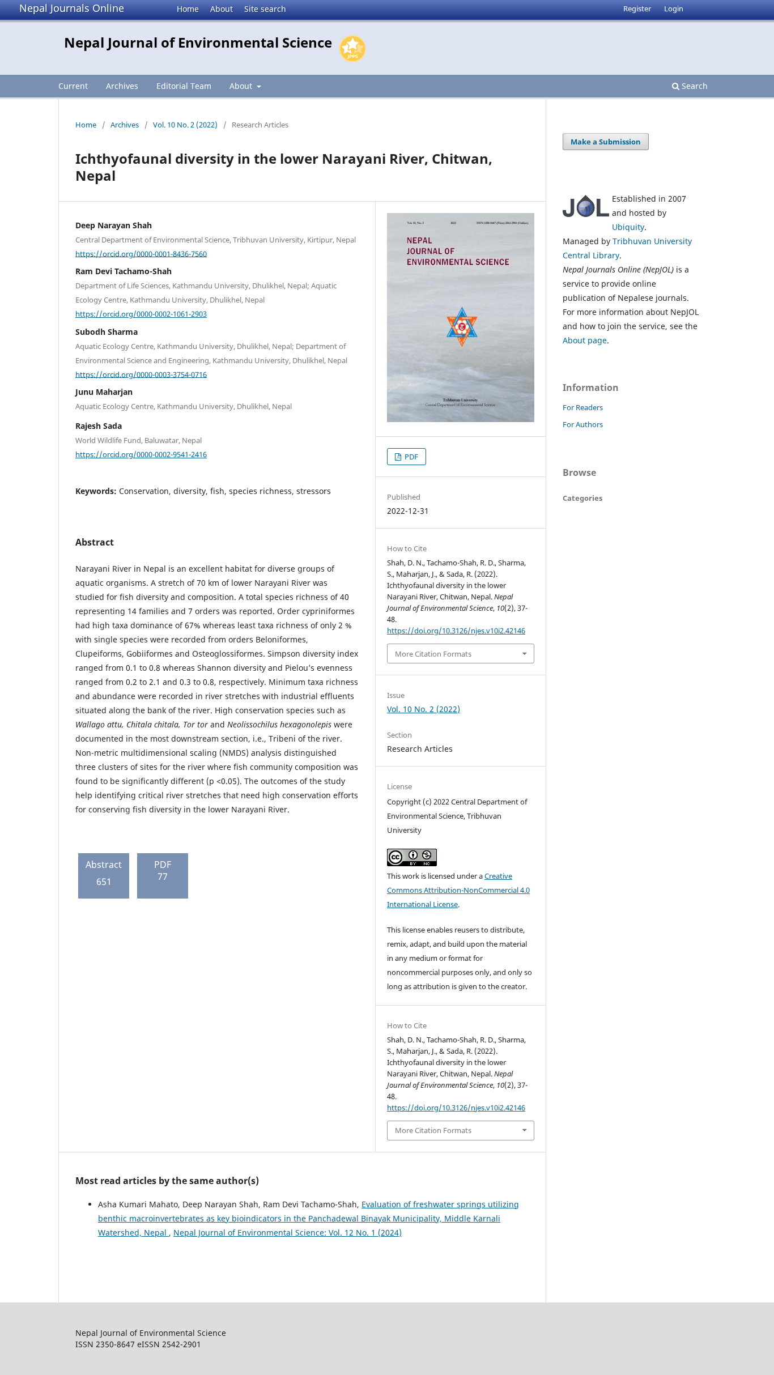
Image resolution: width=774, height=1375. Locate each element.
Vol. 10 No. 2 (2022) (185, 125)
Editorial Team (183, 85)
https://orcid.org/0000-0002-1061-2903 (141, 314)
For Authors (583, 424)
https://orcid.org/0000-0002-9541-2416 (141, 454)
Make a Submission (606, 142)
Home (188, 8)
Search (693, 85)
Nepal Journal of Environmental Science (198, 42)
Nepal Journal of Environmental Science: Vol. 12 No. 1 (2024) (287, 1232)
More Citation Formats (433, 654)
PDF (410, 457)
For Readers (583, 407)
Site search (265, 8)
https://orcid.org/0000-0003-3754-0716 (141, 374)
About (221, 8)
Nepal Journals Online (71, 8)
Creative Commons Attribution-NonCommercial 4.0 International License (458, 890)
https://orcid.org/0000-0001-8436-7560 (141, 253)
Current (73, 85)
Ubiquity (628, 227)
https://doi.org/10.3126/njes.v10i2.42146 (456, 630)
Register (637, 8)
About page (585, 340)
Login (673, 8)
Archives (122, 85)
